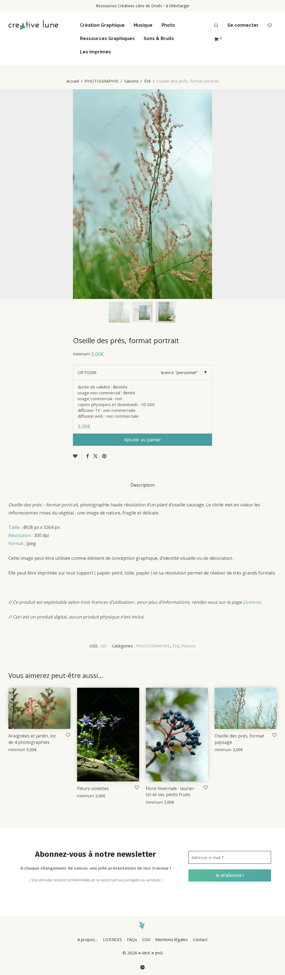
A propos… (87, 939)
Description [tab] (143, 485)
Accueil (72, 81)
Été (147, 81)
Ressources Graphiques (107, 38)
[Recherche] (216, 26)
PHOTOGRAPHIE (102, 81)
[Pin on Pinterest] (104, 456)
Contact (200, 939)
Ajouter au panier (142, 440)
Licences (252, 602)
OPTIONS (87, 372)
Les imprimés (95, 52)
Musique (143, 25)
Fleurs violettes (93, 788)
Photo (168, 25)
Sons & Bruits (159, 38)
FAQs (132, 939)
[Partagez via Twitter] (95, 456)
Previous (9, 194)
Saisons (131, 81)
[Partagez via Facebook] (87, 456)
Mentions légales (171, 939)
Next (275, 194)
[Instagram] (142, 966)
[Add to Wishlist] (77, 456)
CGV (146, 939)
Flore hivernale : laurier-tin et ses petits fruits (171, 791)
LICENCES (112, 939)
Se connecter (243, 25)
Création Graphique (102, 25)
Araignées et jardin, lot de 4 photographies (32, 739)
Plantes (188, 646)
